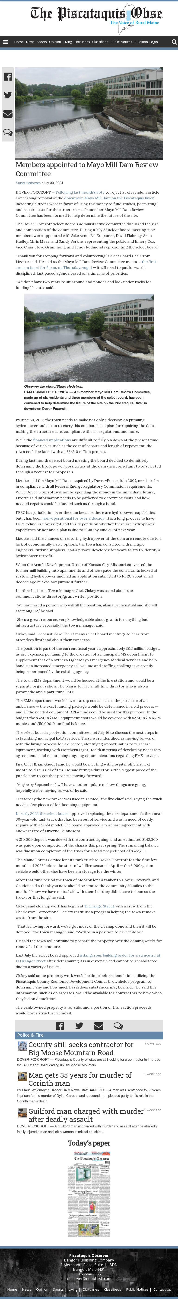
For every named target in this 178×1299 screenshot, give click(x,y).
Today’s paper (89, 1142)
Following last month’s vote (80, 192)
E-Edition (141, 42)
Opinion (55, 42)
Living (67, 42)
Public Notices (121, 42)
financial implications (52, 440)
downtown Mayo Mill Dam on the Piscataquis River (109, 198)
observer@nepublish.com (89, 1278)
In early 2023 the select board (42, 813)
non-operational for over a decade (73, 518)
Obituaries (82, 42)
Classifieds (100, 42)
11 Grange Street (98, 906)
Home (19, 42)
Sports (42, 42)
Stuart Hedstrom (28, 182)
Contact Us (162, 1289)
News (30, 42)
